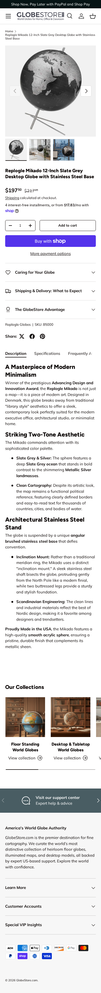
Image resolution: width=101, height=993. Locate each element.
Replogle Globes (18, 324)
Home (9, 31)
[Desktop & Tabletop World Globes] (70, 717)
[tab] (15, 353)
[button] (92, 16)
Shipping (12, 198)
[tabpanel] (50, 506)
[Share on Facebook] (32, 336)
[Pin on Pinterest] (42, 336)
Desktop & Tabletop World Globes (71, 747)
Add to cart (67, 225)
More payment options (50, 253)
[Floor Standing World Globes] (25, 717)
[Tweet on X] (22, 336)
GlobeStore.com (27, 980)
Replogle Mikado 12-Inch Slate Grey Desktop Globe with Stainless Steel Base (50, 36)
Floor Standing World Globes (25, 747)
